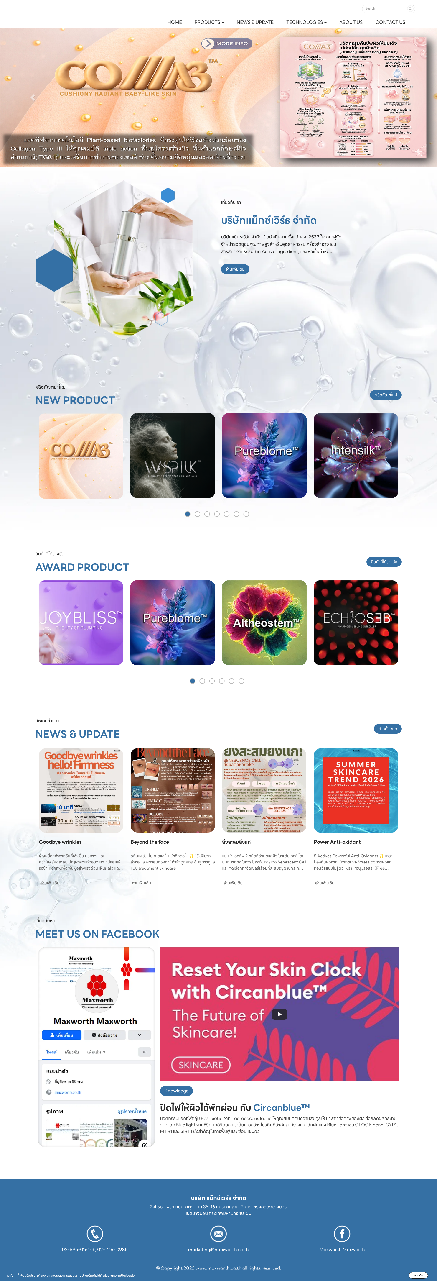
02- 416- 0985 (112, 1249)
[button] (33, 97)
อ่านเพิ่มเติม (235, 269)
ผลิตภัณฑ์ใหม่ (386, 395)
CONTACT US (390, 22)
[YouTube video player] (279, 1014)
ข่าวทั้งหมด (388, 728)
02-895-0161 (75, 1249)
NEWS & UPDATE (255, 22)
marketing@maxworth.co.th (218, 1249)
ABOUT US (351, 22)
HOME (175, 22)
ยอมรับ (418, 1275)
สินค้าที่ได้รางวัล (384, 562)
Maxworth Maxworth (342, 1249)
